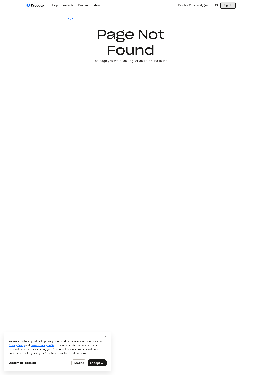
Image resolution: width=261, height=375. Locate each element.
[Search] (217, 5)
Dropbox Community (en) (193, 5)
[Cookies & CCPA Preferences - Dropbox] (57, 351)
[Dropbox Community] (35, 5)
